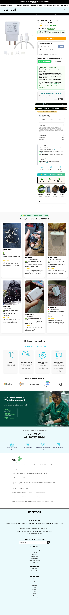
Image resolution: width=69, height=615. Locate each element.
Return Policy (34, 571)
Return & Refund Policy (34, 560)
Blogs (55, 14)
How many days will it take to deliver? (21, 469)
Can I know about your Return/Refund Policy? (23, 478)
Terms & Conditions (34, 562)
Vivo (34, 587)
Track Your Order (34, 573)
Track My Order (43, 14)
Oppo (34, 591)
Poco (34, 595)
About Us (34, 552)
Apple (34, 581)
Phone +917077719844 (34, 536)
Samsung (34, 585)
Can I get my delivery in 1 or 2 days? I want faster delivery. (26, 497)
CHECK (61, 46)
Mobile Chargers (20, 14)
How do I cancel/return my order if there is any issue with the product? (29, 473)
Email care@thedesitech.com (34, 533)
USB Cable (27, 14)
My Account (34, 568)
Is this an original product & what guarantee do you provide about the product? (32, 464)
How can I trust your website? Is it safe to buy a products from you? (28, 492)
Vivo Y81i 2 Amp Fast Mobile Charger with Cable (16, 18)
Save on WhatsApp (45, 61)
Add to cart (51, 38)
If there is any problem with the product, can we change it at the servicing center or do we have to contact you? (33, 483)
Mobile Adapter (35, 14)
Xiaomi (34, 583)
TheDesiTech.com (36, 609)
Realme (34, 593)
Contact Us (50, 14)
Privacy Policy (34, 556)
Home (14, 14)
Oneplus (34, 589)
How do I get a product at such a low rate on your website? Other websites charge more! (32, 502)
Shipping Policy (34, 558)
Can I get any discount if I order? (20, 488)
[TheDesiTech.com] (9, 9)
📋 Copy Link (58, 61)
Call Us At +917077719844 (34, 436)
